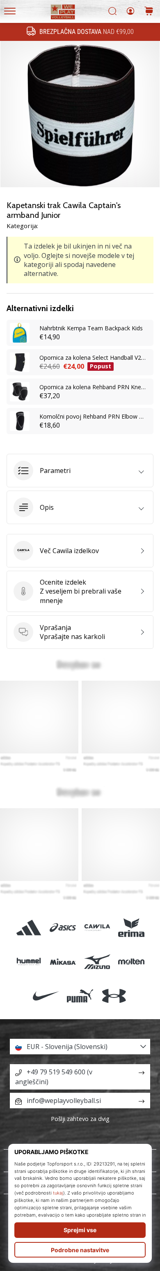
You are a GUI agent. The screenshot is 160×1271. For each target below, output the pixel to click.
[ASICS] (63, 928)
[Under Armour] (114, 996)
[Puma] (80, 996)
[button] (80, 470)
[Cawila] (97, 928)
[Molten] (131, 962)
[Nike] (46, 996)
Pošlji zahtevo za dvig (80, 1119)
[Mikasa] (63, 962)
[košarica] (149, 11)
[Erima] (131, 928)
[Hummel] (29, 962)
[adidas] (29, 928)
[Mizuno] (97, 962)
